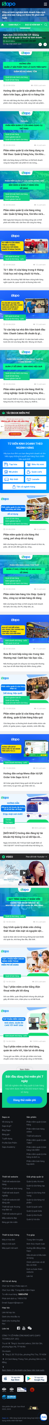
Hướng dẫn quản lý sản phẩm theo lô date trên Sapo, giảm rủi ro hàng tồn (23, 92)
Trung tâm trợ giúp (35, 1239)
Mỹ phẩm (13, 471)
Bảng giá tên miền (10, 1222)
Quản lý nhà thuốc (34, 1215)
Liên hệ (30, 1276)
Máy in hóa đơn (8, 1239)
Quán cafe (37, 471)
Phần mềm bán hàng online (36, 1130)
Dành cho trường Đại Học (11, 1322)
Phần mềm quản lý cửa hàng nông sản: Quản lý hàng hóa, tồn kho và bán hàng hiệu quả (24, 212)
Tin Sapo (9, 822)
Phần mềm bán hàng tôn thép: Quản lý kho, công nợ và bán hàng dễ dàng (24, 596)
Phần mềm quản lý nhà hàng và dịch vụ (36, 1155)
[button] (45, 4)
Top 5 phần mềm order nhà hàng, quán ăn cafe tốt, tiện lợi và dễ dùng (23, 1048)
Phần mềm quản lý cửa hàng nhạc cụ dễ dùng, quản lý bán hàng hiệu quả (23, 715)
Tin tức (8, 820)
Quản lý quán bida (34, 1211)
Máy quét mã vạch (10, 1248)
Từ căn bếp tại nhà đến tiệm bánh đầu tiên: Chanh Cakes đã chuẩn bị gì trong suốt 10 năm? (24, 331)
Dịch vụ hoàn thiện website (34, 1270)
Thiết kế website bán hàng (11, 1183)
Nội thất (14, 479)
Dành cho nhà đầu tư (11, 1316)
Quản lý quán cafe (34, 1207)
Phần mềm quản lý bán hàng (36, 1123)
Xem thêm (24, 1069)
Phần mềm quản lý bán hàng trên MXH (36, 1148)
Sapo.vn (5, 1418)
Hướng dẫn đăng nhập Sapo (36, 1249)
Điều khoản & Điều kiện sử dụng (36, 1256)
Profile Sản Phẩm (9, 1143)
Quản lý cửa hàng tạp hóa (36, 1187)
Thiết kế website (34, 1136)
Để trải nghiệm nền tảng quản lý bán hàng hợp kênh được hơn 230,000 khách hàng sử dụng (24, 1088)
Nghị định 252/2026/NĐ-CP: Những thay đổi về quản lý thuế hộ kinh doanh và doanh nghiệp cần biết (22, 36)
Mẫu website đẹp (9, 1218)
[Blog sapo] (30, 1328)
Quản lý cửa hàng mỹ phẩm (36, 1201)
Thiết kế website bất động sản (11, 1201)
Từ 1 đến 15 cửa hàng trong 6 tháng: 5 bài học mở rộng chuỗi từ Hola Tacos (23, 272)
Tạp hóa (13, 464)
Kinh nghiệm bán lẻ (13, 137)
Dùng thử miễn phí (24, 1100)
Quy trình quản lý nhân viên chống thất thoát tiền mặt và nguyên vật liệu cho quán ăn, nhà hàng (22, 929)
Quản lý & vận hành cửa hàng (16, 77)
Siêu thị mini (38, 464)
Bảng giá (5, 1134)
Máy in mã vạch (8, 1244)
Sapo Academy (8, 1147)
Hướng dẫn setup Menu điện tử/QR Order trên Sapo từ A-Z (22, 775)
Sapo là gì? (6, 1126)
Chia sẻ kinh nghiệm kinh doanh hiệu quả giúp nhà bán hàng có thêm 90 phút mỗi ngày (23, 15)
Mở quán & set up (12, 256)
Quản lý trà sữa (33, 1219)
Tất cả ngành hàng (25, 486)
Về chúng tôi (7, 1122)
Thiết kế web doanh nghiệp (10, 1194)
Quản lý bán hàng (12, 80)
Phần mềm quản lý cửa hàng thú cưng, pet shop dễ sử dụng (21, 536)
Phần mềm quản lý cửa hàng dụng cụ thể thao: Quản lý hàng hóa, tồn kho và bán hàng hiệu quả (23, 152)
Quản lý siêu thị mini (35, 1181)
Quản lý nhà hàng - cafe (14, 259)
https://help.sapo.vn (18, 1286)
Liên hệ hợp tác (8, 1312)
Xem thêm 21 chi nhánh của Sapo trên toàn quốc (23, 1370)
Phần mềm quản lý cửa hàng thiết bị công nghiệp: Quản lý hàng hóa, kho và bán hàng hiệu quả (23, 391)
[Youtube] (23, 1328)
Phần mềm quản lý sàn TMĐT (36, 1141)
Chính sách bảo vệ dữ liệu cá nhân (36, 1263)
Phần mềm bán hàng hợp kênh (36, 1162)
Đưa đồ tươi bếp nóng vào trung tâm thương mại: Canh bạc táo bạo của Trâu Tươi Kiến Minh (23, 656)
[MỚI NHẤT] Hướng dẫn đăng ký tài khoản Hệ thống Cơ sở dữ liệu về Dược (23, 835)
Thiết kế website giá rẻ (12, 1214)
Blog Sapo (6, 1130)
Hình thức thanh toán (36, 1244)
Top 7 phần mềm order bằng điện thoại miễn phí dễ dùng (21, 988)
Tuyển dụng (7, 1138)
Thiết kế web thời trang (12, 1188)
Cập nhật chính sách (13, 44)
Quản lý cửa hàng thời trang (36, 1194)
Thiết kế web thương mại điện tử (11, 1208)
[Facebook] (18, 1328)
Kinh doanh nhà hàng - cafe (16, 640)
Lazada (35, 479)
